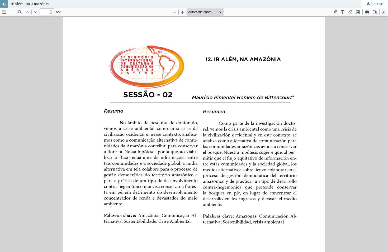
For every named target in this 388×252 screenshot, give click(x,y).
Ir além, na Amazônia (30, 3)
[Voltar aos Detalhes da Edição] (4, 4)
